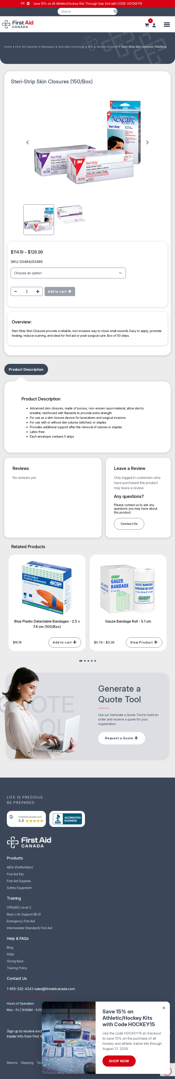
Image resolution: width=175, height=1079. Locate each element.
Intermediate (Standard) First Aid (29, 928)
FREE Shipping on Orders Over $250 (87, 3)
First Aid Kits (15, 874)
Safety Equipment (19, 888)
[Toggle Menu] (167, 24)
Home (8, 46)
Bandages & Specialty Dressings (62, 46)
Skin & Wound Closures (103, 46)
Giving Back (15, 961)
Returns (12, 1062)
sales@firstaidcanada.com (54, 989)
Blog (10, 947)
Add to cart (57, 291)
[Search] (115, 11)
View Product (141, 642)
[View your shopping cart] (147, 25)
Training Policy (17, 968)
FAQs (10, 954)
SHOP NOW (119, 1061)
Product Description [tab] (26, 369)
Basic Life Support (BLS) (24, 914)
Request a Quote (119, 738)
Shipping (27, 1062)
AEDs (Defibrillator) (20, 867)
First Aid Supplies (26, 46)
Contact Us (129, 523)
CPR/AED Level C (19, 907)
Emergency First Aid (21, 921)
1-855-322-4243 (20, 989)
